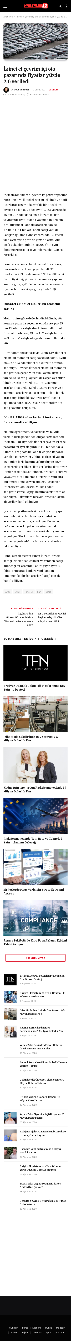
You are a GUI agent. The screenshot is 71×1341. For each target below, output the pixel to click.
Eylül (17, 591)
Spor (48, 1332)
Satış (48, 591)
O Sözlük (59, 1332)
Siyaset (14, 1332)
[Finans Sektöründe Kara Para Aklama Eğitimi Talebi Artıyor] (35, 918)
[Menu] (5, 6)
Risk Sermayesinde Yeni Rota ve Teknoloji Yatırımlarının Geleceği (32, 840)
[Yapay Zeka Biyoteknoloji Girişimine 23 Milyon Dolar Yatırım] (10, 1118)
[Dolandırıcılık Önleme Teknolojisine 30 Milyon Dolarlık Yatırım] (10, 1083)
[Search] (60, 6)
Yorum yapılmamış (15, 94)
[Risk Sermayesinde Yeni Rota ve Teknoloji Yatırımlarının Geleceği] (35, 816)
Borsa (25, 1327)
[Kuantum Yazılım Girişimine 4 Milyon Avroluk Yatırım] (10, 1153)
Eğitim (25, 1332)
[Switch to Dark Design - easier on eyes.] (66, 6)
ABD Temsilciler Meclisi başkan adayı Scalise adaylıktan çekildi (52, 617)
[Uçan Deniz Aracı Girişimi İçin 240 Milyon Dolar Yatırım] (10, 1205)
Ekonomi (54, 90)
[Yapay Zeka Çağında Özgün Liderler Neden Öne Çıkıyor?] (10, 1187)
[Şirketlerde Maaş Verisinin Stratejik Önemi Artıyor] (35, 867)
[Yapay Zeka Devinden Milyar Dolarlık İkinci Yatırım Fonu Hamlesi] (10, 1049)
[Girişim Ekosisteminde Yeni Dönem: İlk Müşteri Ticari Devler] (10, 997)
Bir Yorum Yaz (35, 958)
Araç (8, 591)
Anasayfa (8, 16)
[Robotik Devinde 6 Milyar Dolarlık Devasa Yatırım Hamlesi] (10, 1066)
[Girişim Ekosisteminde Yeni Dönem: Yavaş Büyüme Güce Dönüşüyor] (10, 1170)
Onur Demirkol (21, 89)
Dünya (48, 1327)
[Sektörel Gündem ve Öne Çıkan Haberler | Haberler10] (35, 6)
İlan (39, 591)
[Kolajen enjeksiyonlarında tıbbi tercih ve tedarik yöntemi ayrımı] (10, 1135)
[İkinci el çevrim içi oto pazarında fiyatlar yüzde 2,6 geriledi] (35, 58)
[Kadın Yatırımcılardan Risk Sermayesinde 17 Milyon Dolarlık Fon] (35, 765)
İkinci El (28, 591)
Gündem (13, 1327)
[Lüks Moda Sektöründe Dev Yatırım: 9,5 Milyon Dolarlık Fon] (35, 714)
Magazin (60, 1327)
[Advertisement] (35, 147)
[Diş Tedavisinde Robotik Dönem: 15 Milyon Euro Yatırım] (10, 1101)
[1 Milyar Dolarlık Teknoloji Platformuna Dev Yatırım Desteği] (35, 663)
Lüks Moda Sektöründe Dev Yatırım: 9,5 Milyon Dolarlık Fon (30, 738)
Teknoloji (37, 1332)
